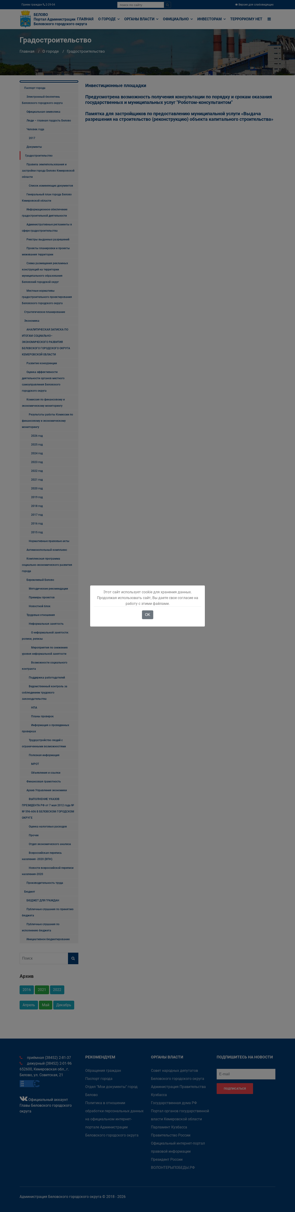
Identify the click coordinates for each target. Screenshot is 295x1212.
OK (147, 615)
